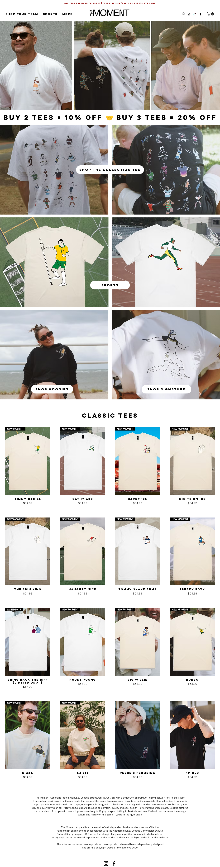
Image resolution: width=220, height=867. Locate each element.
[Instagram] (106, 863)
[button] (22, 14)
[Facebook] (114, 863)
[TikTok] (194, 14)
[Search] (183, 13)
